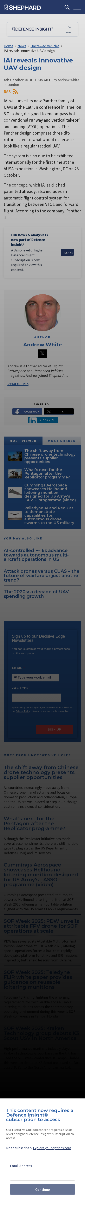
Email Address (21, 1165)
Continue (42, 1189)
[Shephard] (22, 7)
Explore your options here (52, 1148)
